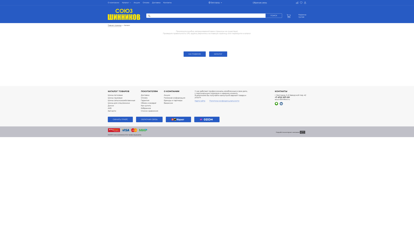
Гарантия (145, 100)
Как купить (146, 106)
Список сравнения (149, 111)
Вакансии (168, 103)
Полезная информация (174, 98)
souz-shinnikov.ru (282, 99)
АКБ (110, 108)
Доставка (156, 3)
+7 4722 (282, 97)
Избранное (146, 108)
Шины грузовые (115, 98)
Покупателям (149, 91)
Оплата (146, 3)
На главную (194, 54)
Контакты (167, 3)
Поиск (273, 16)
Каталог (125, 3)
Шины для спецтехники (119, 103)
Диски (111, 106)
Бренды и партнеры (173, 100)
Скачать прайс (120, 119)
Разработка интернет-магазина (287, 132)
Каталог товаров (118, 91)
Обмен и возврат (148, 103)
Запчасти (112, 111)
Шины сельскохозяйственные (121, 100)
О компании (113, 3)
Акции (137, 3)
